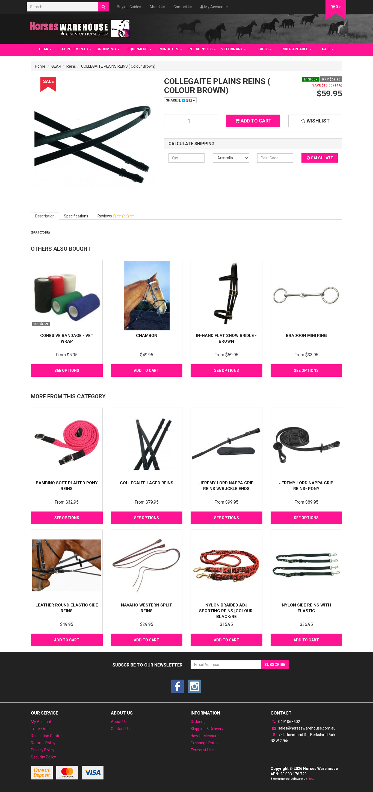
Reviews (105, 216)
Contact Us (182, 7)
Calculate (321, 158)
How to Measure (205, 736)
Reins (71, 66)
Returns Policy (43, 743)
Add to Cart (255, 121)
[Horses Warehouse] (78, 27)
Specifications (76, 216)
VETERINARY (232, 49)
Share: (172, 100)
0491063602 (288, 721)
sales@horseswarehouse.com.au (306, 728)
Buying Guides (129, 7)
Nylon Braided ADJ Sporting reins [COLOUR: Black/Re (226, 611)
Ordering (198, 721)
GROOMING (106, 49)
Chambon (146, 335)
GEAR (44, 49)
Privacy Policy (42, 750)
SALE (326, 49)
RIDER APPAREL (295, 49)
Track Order (41, 729)
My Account (41, 721)
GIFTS (263, 49)
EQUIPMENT (138, 49)
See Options (66, 370)
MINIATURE (169, 49)
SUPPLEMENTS (75, 49)
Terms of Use (202, 750)
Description (45, 216)
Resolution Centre (46, 736)
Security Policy (43, 757)
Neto (311, 779)
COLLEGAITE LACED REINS (146, 482)
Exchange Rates (204, 743)
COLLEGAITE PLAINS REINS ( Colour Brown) (118, 66)
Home (40, 66)
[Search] (103, 6)
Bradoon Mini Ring (306, 335)
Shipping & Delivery (207, 729)
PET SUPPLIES (200, 49)
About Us (157, 7)
